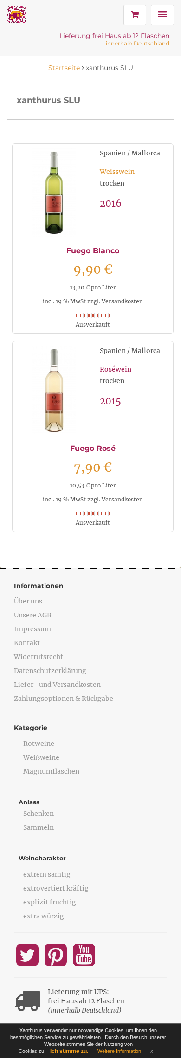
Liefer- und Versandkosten (57, 684)
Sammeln (38, 827)
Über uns (28, 601)
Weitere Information (119, 1051)
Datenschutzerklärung (50, 671)
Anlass (29, 802)
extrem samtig (47, 874)
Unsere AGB (33, 615)
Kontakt (27, 643)
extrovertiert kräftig (56, 888)
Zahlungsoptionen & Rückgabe (63, 698)
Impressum (32, 629)
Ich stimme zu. (69, 1051)
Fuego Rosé (93, 448)
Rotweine (38, 743)
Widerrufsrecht (38, 657)
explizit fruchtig (49, 902)
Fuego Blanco (92, 250)
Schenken (38, 813)
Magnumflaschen (51, 771)
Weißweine (41, 757)
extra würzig (43, 916)
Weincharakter (42, 858)
